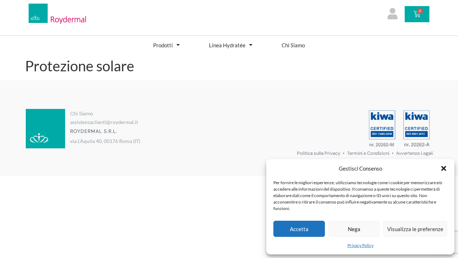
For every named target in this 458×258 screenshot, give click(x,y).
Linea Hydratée (227, 45)
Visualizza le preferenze (415, 229)
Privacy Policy (360, 245)
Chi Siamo (293, 45)
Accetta (299, 229)
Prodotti (163, 45)
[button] (443, 168)
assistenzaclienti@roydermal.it (104, 122)
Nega (354, 229)
